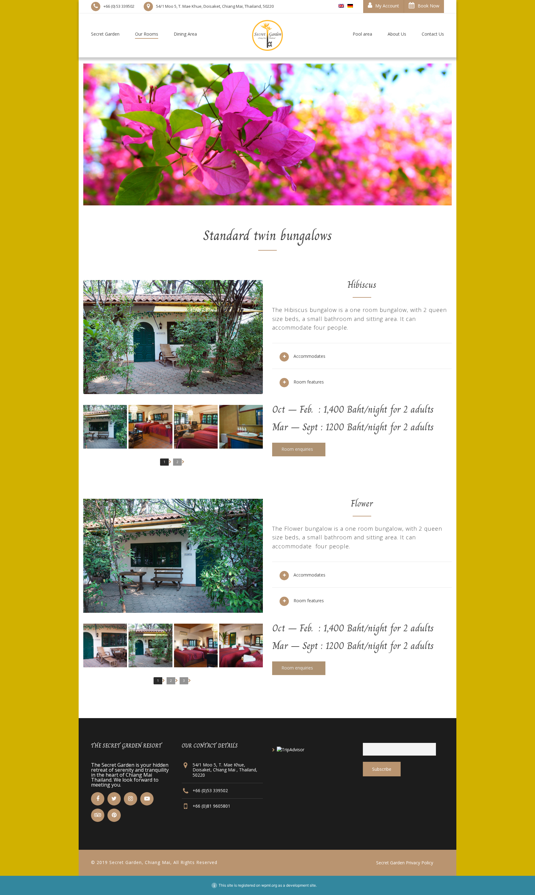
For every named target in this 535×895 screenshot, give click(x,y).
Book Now (428, 6)
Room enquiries (297, 449)
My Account (387, 6)
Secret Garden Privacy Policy (404, 863)
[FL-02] (196, 427)
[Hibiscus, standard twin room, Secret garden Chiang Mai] (105, 645)
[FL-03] (241, 427)
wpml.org (269, 885)
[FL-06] (105, 427)
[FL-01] (150, 427)
